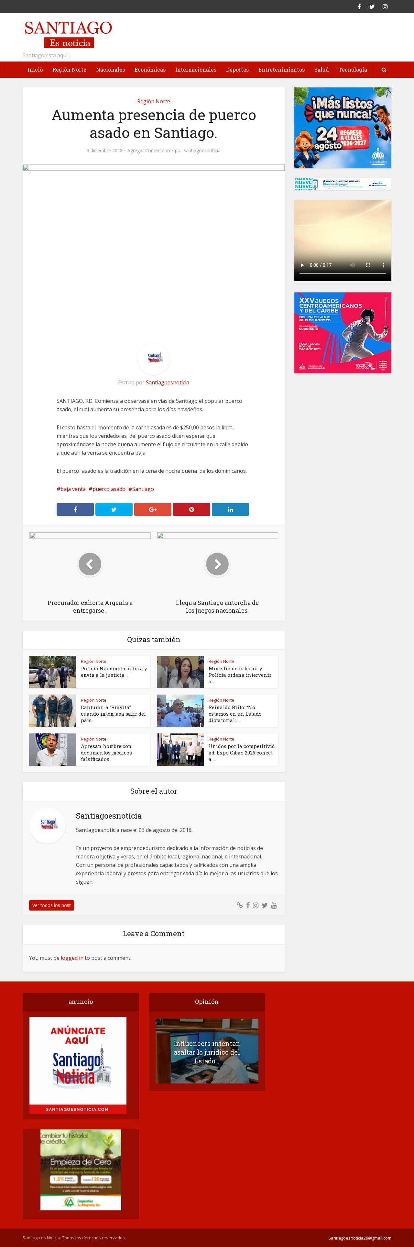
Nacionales (110, 69)
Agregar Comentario (148, 150)
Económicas (150, 69)
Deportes (237, 69)
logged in (72, 957)
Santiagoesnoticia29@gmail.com (359, 1238)
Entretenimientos (281, 69)
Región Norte (69, 69)
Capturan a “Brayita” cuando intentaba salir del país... (113, 713)
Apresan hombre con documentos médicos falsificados (106, 752)
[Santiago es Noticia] (68, 34)
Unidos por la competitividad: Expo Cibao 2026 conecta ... (242, 752)
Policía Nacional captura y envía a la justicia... (114, 671)
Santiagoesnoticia (202, 150)
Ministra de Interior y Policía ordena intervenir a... (240, 675)
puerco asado (109, 489)
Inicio (35, 69)
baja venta (73, 489)
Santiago (143, 489)
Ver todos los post (51, 905)
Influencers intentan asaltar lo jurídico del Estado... (207, 1052)
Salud (321, 69)
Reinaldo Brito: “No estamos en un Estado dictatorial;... (235, 713)
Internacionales (195, 69)
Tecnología (353, 69)
